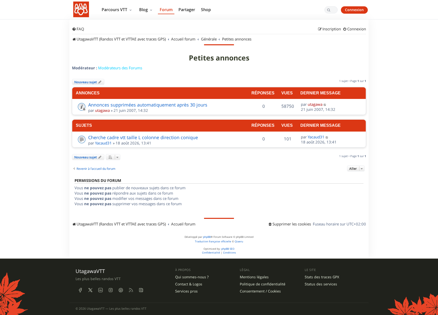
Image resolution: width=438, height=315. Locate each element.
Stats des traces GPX (322, 277)
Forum (166, 9)
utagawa (102, 110)
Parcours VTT (115, 9)
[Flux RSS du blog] (140, 290)
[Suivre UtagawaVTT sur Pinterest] (120, 290)
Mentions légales (254, 277)
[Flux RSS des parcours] (130, 290)
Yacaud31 (103, 142)
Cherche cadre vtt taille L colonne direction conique (143, 137)
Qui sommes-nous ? (192, 277)
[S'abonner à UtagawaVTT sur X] (90, 290)
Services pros (186, 291)
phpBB (207, 237)
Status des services (321, 284)
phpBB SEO (227, 248)
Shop (206, 9)
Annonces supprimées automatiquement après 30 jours (147, 105)
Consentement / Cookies (260, 291)
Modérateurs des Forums (120, 67)
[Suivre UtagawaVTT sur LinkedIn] (100, 290)
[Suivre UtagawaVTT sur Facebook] (80, 290)
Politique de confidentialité (262, 284)
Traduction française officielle (213, 241)
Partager (186, 9)
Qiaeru (239, 241)
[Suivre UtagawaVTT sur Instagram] (110, 290)
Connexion (354, 9)
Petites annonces (219, 57)
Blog (144, 9)
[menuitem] (78, 29)
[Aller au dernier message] (325, 104)
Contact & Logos (188, 284)
